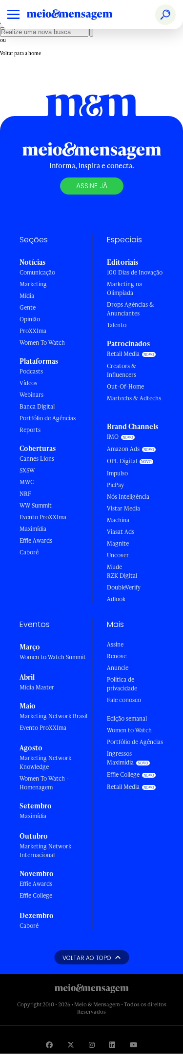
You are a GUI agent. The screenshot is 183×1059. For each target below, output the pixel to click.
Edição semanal (127, 718)
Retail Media (123, 354)
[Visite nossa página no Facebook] (49, 1044)
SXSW (27, 470)
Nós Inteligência (128, 496)
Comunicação (37, 272)
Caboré (29, 552)
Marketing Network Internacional (45, 850)
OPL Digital (122, 461)
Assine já (91, 186)
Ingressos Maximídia (120, 757)
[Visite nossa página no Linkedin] (112, 1044)
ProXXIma (33, 331)
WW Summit (36, 505)
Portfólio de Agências (48, 418)
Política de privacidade (122, 683)
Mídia (27, 296)
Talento (116, 325)
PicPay (115, 485)
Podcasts (31, 371)
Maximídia (33, 529)
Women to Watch (129, 730)
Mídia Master (37, 687)
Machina (118, 520)
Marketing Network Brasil (53, 716)
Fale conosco (124, 700)
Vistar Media (123, 508)
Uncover (118, 555)
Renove (116, 656)
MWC (27, 482)
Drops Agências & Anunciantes (130, 308)
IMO (113, 436)
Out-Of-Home (125, 386)
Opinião (30, 319)
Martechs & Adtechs (134, 398)
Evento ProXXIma (43, 517)
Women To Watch (42, 342)
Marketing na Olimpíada (124, 288)
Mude (114, 567)
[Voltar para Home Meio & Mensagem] (80, 14)
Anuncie (117, 668)
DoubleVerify (124, 587)
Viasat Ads (120, 532)
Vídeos (28, 383)
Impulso (117, 473)
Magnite (118, 543)
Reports (30, 430)
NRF (25, 494)
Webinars (31, 395)
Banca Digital (37, 406)
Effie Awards (36, 540)
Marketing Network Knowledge (45, 762)
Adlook (116, 599)
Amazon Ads (123, 449)
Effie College (36, 895)
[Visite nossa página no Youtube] (134, 1044)
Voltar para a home (20, 53)
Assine (115, 644)
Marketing (33, 284)
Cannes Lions (37, 458)
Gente (28, 307)
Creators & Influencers (121, 370)
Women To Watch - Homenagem (44, 782)
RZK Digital (122, 575)
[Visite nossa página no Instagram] (92, 1044)
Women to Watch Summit (53, 657)
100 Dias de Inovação (135, 272)
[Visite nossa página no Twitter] (70, 1044)
